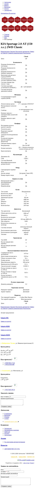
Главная (6, 34)
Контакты (7, 7)
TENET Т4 (30, 457)
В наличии (8, 13)
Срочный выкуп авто (11, 421)
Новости (4, 445)
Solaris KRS (22, 457)
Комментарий (5, 477)
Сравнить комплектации (15, 53)
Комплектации (5, 51)
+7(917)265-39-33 (9, 389)
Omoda (17, 20)
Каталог (6, 36)
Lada (4, 20)
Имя (2, 469)
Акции (6, 4)
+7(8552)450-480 (9, 364)
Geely (24, 28)
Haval (24, 20)
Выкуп (6, 5)
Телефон (4, 471)
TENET (30, 28)
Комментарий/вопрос (7, 398)
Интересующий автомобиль (9, 473)
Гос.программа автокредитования (14, 442)
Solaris (11, 20)
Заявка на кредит (6, 321)
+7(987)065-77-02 (9, 363)
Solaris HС (14, 457)
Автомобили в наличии (11, 430)
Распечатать (27, 53)
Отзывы (6, 417)
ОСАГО (6, 433)
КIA (18, 28)
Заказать (12, 51)
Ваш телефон (5, 396)
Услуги (6, 8)
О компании (8, 413)
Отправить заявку (6, 406)
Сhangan (4, 28)
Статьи (6, 418)
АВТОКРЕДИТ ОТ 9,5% (12, 449)
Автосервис (8, 435)
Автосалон (7, 2)
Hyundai (11, 28)
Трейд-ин (7, 431)
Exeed (30, 20)
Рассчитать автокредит (23, 51)
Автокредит (8, 10)
